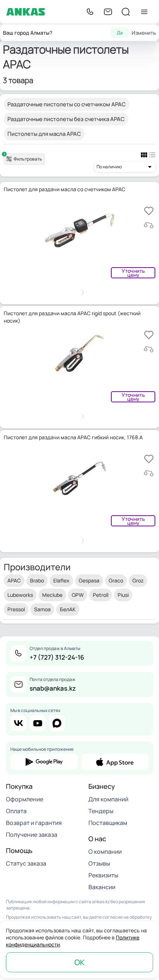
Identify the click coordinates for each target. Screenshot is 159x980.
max (57, 723)
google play (44, 762)
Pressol (16, 609)
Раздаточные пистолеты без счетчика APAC (66, 119)
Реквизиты (103, 875)
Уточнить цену (133, 272)
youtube (38, 723)
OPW (78, 594)
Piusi (123, 594)
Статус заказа (26, 863)
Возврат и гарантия (34, 823)
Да (120, 33)
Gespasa (89, 580)
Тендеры (101, 811)
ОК (79, 962)
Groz (137, 580)
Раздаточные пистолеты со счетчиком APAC (66, 104)
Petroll (100, 594)
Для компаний (108, 799)
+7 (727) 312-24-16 (57, 657)
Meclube (52, 594)
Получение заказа (31, 835)
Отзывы (99, 863)
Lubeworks (20, 594)
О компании (105, 851)
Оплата (16, 811)
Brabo (37, 580)
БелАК (68, 609)
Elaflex (61, 580)
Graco (116, 580)
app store (115, 762)
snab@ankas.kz (53, 688)
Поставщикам (107, 823)
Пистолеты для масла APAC (44, 134)
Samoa (42, 609)
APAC (14, 580)
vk (18, 723)
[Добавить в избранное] (148, 210)
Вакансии (101, 887)
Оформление (24, 799)
